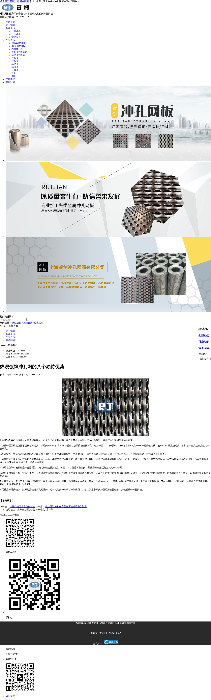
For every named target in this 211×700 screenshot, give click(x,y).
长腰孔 (14, 70)
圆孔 (13, 76)
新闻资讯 (10, 28)
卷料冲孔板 (17, 49)
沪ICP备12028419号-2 (110, 633)
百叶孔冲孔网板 (19, 52)
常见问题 (16, 37)
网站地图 (24, 1)
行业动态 (16, 34)
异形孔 (14, 64)
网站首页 (10, 22)
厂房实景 (10, 79)
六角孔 (14, 58)
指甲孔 (14, 67)
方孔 (13, 73)
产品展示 (10, 40)
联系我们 (14, 1)
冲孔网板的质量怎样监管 (22, 506)
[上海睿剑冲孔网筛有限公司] (16, 11)
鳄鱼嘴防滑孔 (18, 43)
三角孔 (14, 61)
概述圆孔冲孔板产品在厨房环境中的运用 (66, 506)
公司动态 (16, 31)
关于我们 (4, 1)
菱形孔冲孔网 (18, 55)
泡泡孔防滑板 (18, 46)
